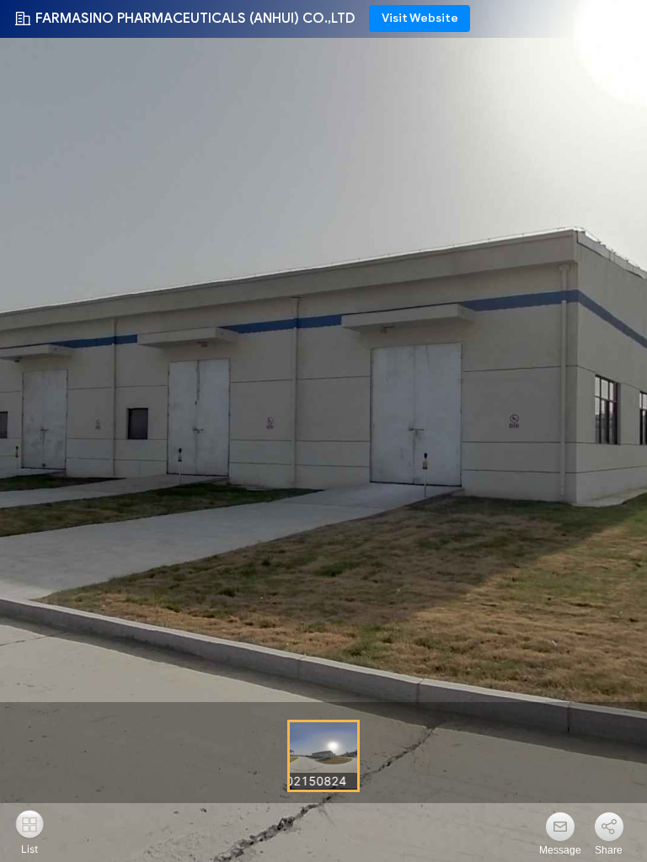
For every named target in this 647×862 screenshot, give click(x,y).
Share (609, 850)
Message (560, 850)
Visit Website (420, 18)
